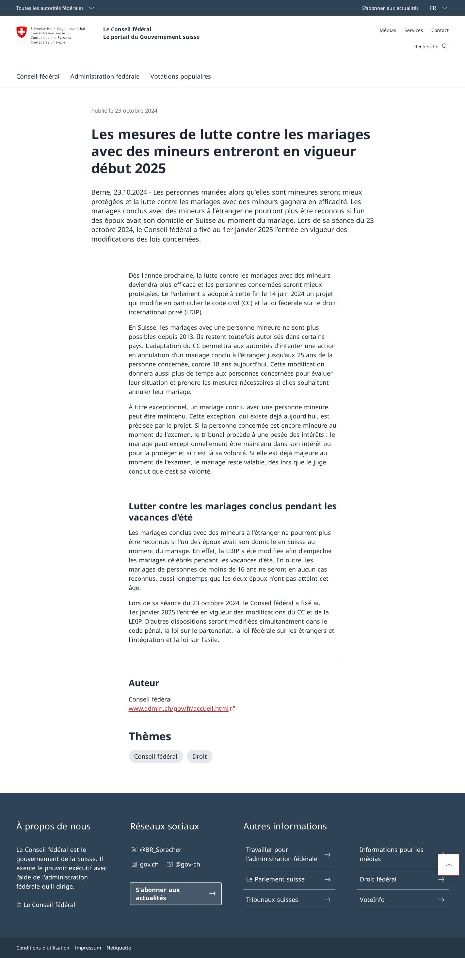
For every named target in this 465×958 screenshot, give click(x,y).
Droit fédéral (378, 879)
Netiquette (119, 947)
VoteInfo (372, 899)
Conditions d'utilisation (42, 947)
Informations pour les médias (391, 854)
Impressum (88, 947)
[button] (38, 76)
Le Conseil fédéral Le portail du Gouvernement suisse (151, 33)
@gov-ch (187, 864)
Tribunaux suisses (272, 899)
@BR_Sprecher (160, 849)
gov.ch (149, 864)
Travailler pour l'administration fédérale (281, 854)
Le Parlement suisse (275, 879)
